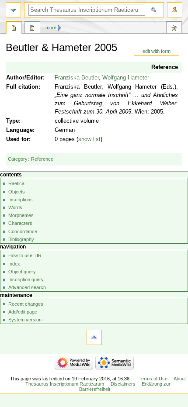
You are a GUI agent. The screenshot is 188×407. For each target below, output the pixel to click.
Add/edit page (22, 311)
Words (15, 207)
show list (89, 139)
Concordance (22, 231)
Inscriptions (20, 199)
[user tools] (174, 9)
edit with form (157, 51)
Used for (17, 139)
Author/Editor (24, 78)
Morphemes (21, 215)
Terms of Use (153, 378)
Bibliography (21, 239)
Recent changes (25, 304)
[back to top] (94, 337)
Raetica (16, 183)
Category (18, 159)
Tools (174, 29)
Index (14, 263)
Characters (20, 223)
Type (12, 121)
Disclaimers (123, 383)
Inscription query (26, 279)
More (50, 27)
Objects (16, 191)
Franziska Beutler (77, 78)
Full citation (22, 87)
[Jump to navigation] (13, 9)
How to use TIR (25, 255)
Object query (22, 271)
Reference (164, 67)
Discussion (32, 29)
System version (25, 319)
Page (14, 29)
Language (19, 130)
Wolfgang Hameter (125, 78)
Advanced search (27, 287)
